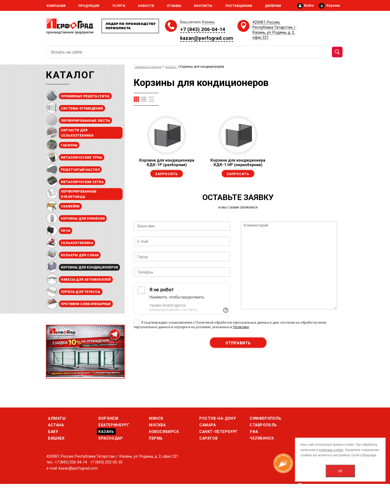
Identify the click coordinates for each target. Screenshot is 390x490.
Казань (106, 432)
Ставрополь (263, 425)
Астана (56, 425)
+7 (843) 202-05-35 (106, 462)
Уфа (254, 432)
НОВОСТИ (146, 6)
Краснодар (110, 438)
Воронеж (108, 418)
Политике (241, 327)
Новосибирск (164, 432)
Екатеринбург (113, 425)
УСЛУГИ (118, 6)
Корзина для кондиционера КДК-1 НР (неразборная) (237, 162)
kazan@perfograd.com (206, 38)
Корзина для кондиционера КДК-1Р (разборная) (166, 162)
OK (340, 471)
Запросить (166, 174)
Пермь (156, 438)
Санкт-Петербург (218, 432)
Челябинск (262, 438)
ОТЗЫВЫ (174, 6)
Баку (53, 432)
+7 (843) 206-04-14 (202, 29)
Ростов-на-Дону (217, 418)
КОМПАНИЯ (56, 6)
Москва (157, 425)
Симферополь (265, 418)
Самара (207, 425)
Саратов (208, 438)
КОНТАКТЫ (203, 6)
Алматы (57, 418)
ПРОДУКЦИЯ (88, 6)
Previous (55, 349)
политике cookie (331, 450)
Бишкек (56, 438)
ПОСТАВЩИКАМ (238, 6)
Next (115, 349)
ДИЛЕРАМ (273, 6)
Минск (156, 418)
